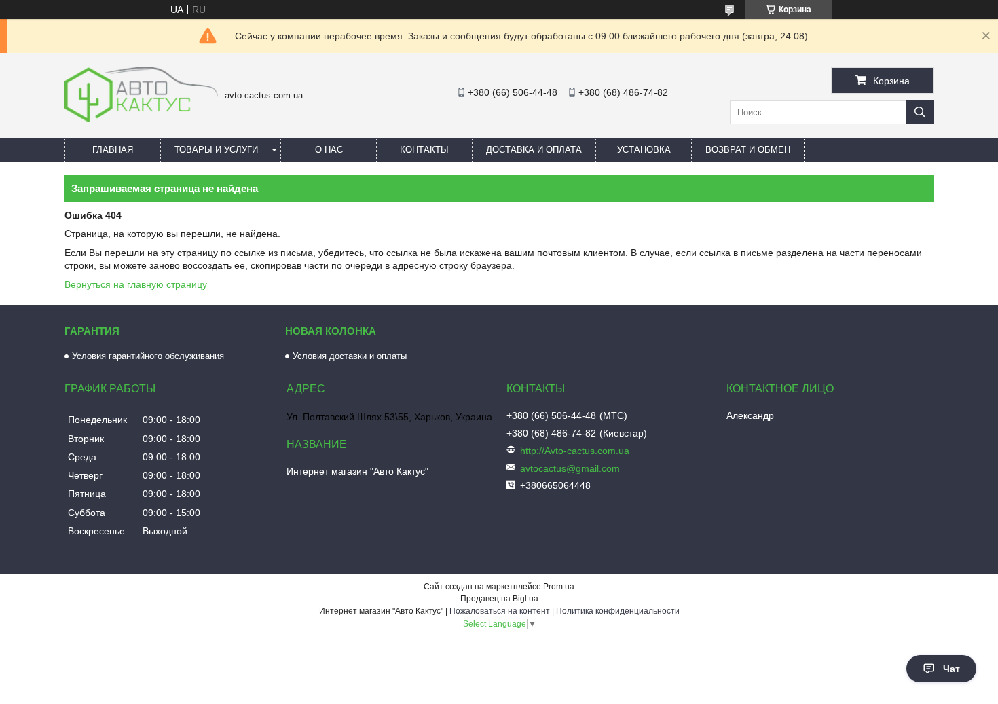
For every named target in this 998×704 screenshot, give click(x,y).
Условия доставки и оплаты (350, 356)
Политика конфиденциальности (618, 611)
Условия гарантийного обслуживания (148, 356)
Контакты (424, 150)
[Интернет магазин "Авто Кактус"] (141, 118)
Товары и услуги (216, 150)
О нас (329, 150)
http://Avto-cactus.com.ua (574, 450)
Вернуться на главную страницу (135, 284)
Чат (951, 668)
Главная (112, 150)
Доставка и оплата (534, 150)
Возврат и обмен (747, 150)
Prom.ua (558, 586)
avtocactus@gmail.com (570, 468)
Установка (644, 150)
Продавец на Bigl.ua (499, 599)
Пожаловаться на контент (499, 611)
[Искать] (920, 112)
